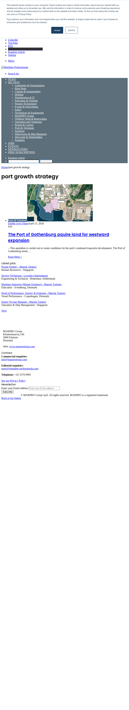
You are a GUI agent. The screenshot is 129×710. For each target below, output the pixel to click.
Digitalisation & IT (25, 97)
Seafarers (20, 131)
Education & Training (26, 100)
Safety (18, 109)
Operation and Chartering (28, 121)
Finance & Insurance (26, 103)
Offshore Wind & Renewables (31, 118)
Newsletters (18, 149)
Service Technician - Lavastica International (24, 275)
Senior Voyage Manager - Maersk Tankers (23, 302)
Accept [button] (57, 30)
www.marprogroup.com (22, 346)
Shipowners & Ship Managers (31, 134)
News (12, 79)
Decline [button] (71, 30)
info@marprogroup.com (14, 359)
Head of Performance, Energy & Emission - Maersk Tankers (33, 293)
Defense (19, 94)
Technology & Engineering (29, 112)
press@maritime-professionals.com (19, 368)
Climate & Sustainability (28, 91)
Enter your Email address (14, 388)
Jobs (11, 143)
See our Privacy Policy (13, 380)
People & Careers (24, 125)
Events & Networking (26, 106)
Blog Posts (20, 88)
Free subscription (21, 152)
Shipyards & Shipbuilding (28, 137)
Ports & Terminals (24, 128)
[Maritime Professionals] (14, 67)
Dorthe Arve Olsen (18, 223)
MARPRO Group (24, 115)
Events (13, 146)
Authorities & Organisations (30, 85)
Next (4, 310)
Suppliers (20, 140)
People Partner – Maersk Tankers (18, 266)
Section (14, 82)
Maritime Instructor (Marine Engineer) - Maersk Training (31, 284)
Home (4, 167)
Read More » (15, 256)
